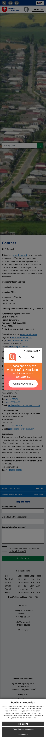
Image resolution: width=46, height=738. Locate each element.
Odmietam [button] (23, 734)
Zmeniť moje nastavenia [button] (23, 729)
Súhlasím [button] (23, 724)
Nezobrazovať (31, 350)
